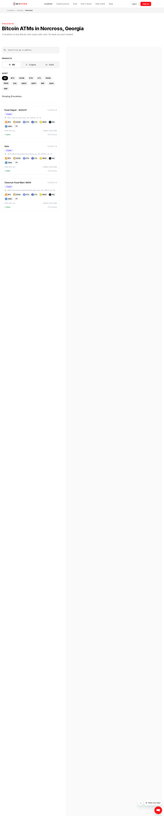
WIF (42, 83)
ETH (31, 78)
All (13, 65)
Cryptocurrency (62, 4)
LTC (39, 78)
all (5, 78)
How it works (86, 4)
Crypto (32, 65)
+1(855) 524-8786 (50, 131)
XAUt (51, 83)
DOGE (21, 78)
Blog (111, 4)
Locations (48, 4)
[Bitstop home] (20, 3)
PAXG (48, 78)
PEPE (6, 83)
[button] (31, 122)
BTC (13, 78)
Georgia (20, 10)
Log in (134, 4)
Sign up (146, 4)
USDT (33, 83)
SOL (15, 83)
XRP (6, 89)
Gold (75, 4)
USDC (24, 83)
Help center (100, 4)
